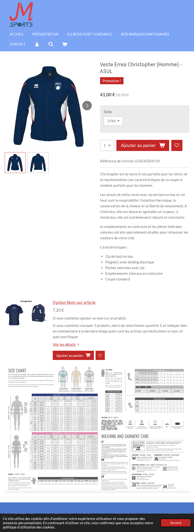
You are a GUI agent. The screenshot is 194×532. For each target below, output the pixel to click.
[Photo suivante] (87, 105)
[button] (15, 162)
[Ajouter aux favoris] (176, 145)
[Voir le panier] (64, 44)
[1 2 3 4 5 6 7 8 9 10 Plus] (107, 145)
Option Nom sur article (74, 302)
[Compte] (37, 44)
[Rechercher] (50, 44)
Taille (108, 112)
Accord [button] (175, 523)
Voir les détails (64, 344)
